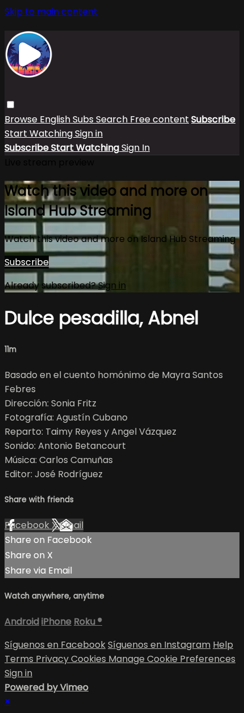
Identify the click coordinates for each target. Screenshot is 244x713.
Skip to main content (51, 11)
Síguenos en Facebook (55, 644)
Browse (22, 119)
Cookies (89, 658)
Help (223, 644)
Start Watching (40, 133)
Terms (20, 658)
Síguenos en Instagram (159, 644)
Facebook (28, 525)
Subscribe (27, 262)
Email (71, 525)
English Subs (68, 119)
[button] (10, 104)
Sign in (89, 133)
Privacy (53, 658)
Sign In (135, 147)
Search (113, 119)
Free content (159, 119)
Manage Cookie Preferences (171, 658)
